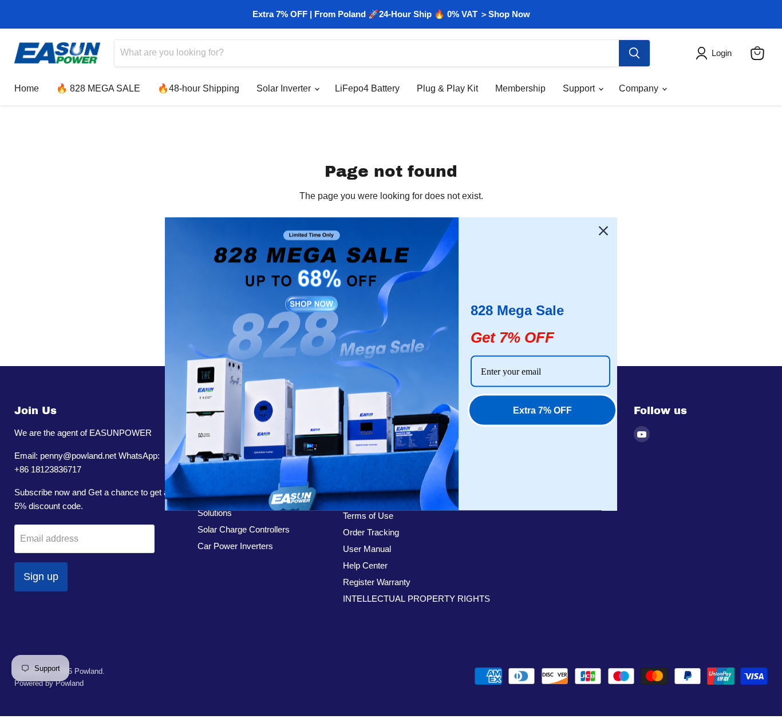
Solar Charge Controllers (244, 529)
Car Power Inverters (235, 546)
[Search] (634, 53)
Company (640, 88)
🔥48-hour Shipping (198, 88)
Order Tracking (371, 532)
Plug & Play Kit (447, 88)
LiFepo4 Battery (367, 88)
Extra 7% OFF (542, 410)
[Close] (603, 230)
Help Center (365, 565)
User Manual (367, 549)
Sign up (40, 576)
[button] (716, 53)
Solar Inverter (284, 88)
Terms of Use (368, 516)
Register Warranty (376, 582)
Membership (520, 88)
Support (580, 88)
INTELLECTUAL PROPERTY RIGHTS (416, 598)
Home (26, 88)
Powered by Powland (49, 683)
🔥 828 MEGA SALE (98, 88)
